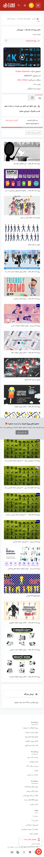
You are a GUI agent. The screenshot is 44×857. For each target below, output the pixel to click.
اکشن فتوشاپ (33, 762)
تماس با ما (35, 820)
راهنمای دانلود (33, 834)
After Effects (22, 80)
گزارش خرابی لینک (11, 120)
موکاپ (36, 770)
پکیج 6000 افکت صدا (31, 800)
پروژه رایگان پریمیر (32, 791)
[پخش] (6, 65)
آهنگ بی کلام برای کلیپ (30, 795)
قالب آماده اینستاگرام (31, 745)
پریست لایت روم (32, 757)
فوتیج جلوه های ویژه (31, 737)
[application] (22, 57)
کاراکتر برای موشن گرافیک (33, 133)
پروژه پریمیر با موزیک (31, 732)
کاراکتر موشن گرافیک (31, 741)
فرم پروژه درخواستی (32, 825)
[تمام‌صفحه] (38, 65)
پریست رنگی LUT (32, 766)
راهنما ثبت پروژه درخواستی (29, 829)
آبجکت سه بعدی (32, 775)
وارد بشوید (18, 702)
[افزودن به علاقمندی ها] (6, 41)
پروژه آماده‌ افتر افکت (31, 41)
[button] (22, 57)
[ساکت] (34, 65)
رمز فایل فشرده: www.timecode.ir (32, 122)
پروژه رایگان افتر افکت (31, 787)
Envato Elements (23, 71)
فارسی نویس (34, 804)
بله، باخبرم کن (22, 432)
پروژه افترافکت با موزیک (30, 728)
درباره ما (35, 816)
